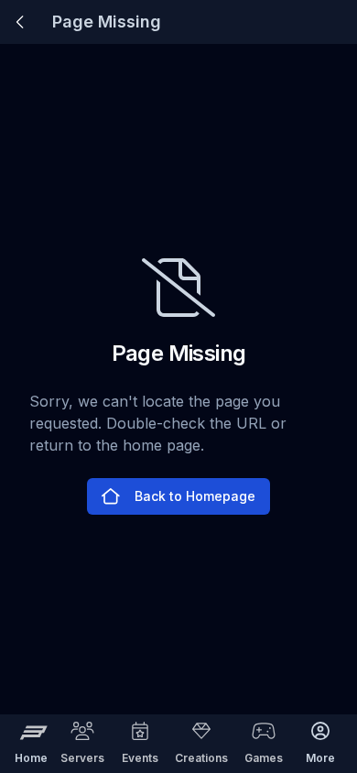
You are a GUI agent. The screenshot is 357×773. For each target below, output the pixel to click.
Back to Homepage (195, 496)
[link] (21, 22)
